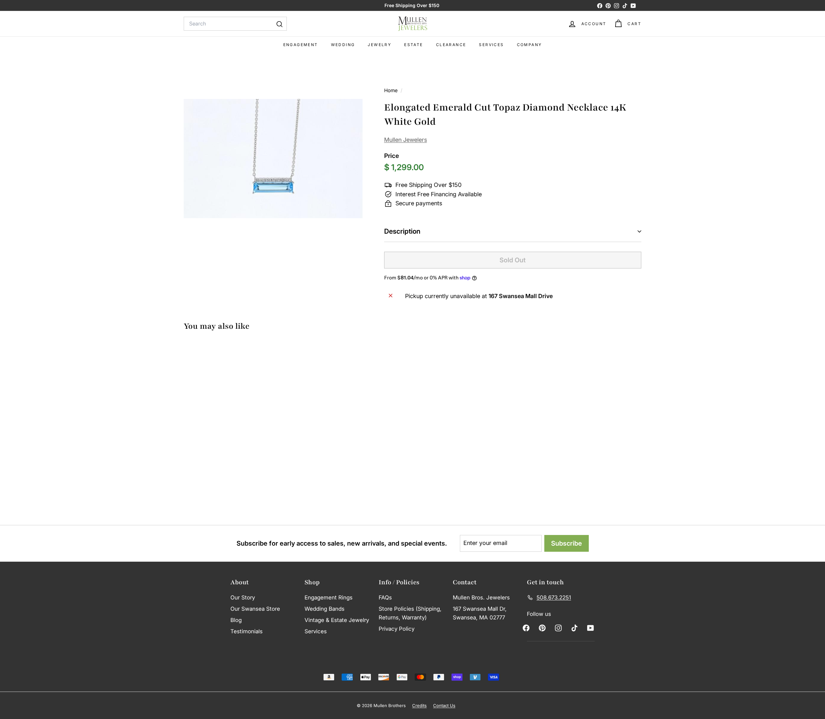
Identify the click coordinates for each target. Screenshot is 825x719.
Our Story (242, 597)
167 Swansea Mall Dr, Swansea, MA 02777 (480, 613)
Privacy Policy (396, 629)
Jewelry (379, 44)
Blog (236, 620)
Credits (419, 705)
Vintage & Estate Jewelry (337, 620)
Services (491, 44)
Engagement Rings (329, 597)
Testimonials (246, 631)
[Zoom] (273, 158)
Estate (413, 44)
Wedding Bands (325, 609)
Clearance (451, 44)
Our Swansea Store (255, 609)
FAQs (385, 597)
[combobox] (235, 24)
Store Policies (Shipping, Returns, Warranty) (410, 613)
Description (402, 231)
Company (529, 44)
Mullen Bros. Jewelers (481, 597)
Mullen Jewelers (405, 139)
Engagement (300, 44)
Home (391, 90)
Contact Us (444, 705)
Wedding (343, 44)
